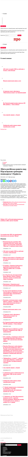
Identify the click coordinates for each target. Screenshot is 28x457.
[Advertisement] (14, 144)
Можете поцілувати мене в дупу (12, 80)
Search (19, 35)
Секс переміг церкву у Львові (11, 115)
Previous (2, 129)
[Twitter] (15, 181)
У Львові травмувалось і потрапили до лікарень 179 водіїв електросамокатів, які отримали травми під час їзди (13, 389)
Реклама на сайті (7, 23)
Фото (4, 21)
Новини (5, 18)
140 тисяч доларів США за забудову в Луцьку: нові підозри (13, 69)
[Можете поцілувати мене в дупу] (15, 75)
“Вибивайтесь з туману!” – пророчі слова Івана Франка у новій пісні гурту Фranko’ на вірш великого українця (13, 360)
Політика (5, 19)
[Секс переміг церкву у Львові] (15, 109)
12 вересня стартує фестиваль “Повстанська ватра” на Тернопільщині (14, 91)
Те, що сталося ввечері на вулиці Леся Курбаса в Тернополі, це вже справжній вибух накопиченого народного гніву (12, 293)
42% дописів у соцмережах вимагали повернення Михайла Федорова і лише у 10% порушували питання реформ (13, 339)
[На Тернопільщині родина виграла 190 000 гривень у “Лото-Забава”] (15, 98)
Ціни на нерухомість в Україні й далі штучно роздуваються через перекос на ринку (13, 259)
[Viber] (11, 181)
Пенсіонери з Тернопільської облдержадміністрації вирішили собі (13, 284)
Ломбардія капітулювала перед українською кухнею (12, 126)
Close (2, 443)
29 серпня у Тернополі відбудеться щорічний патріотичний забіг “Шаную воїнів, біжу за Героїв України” (12, 267)
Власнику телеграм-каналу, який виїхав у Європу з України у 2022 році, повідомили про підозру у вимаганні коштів (12, 302)
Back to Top (3, 442)
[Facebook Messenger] (8, 181)
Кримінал (5, 20)
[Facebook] (2, 181)
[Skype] (6, 181)
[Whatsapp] (4, 181)
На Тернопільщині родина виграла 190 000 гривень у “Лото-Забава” (14, 103)
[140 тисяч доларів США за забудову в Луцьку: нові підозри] (15, 64)
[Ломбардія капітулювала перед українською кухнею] (15, 120)
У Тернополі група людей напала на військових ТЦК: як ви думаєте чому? (13, 374)
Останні (5, 13)
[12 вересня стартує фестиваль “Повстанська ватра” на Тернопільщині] (15, 86)
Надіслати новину (7, 22)
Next (5, 129)
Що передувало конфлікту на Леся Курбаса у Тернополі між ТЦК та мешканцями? (13, 330)
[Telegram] (13, 181)
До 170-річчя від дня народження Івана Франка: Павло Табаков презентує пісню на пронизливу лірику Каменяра (12, 277)
